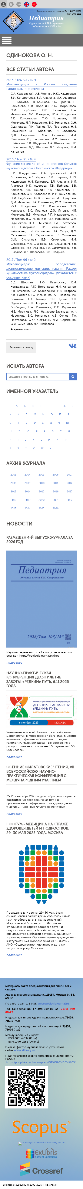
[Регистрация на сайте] (3, 4)
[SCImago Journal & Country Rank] (41, 1142)
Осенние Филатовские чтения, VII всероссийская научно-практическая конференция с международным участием (40, 773)
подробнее (14, 662)
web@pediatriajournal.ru (53, 1003)
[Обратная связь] (18, 4)
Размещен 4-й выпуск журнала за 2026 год (39, 540)
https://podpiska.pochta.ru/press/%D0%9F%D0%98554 (41, 1062)
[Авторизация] (11, 4)
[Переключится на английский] (26, 4)
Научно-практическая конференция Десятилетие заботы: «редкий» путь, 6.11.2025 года (37, 679)
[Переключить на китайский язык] (34, 4)
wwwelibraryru (24, 1050)
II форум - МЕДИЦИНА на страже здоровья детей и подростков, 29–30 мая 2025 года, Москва (37, 828)
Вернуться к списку (21, 347)
